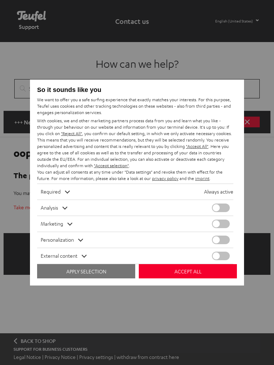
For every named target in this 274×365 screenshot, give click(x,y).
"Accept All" (197, 146)
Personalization (57, 240)
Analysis (49, 208)
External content (59, 256)
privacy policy (165, 178)
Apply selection (86, 271)
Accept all (188, 271)
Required (51, 192)
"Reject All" (71, 133)
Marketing (52, 224)
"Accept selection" (111, 165)
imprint (202, 178)
